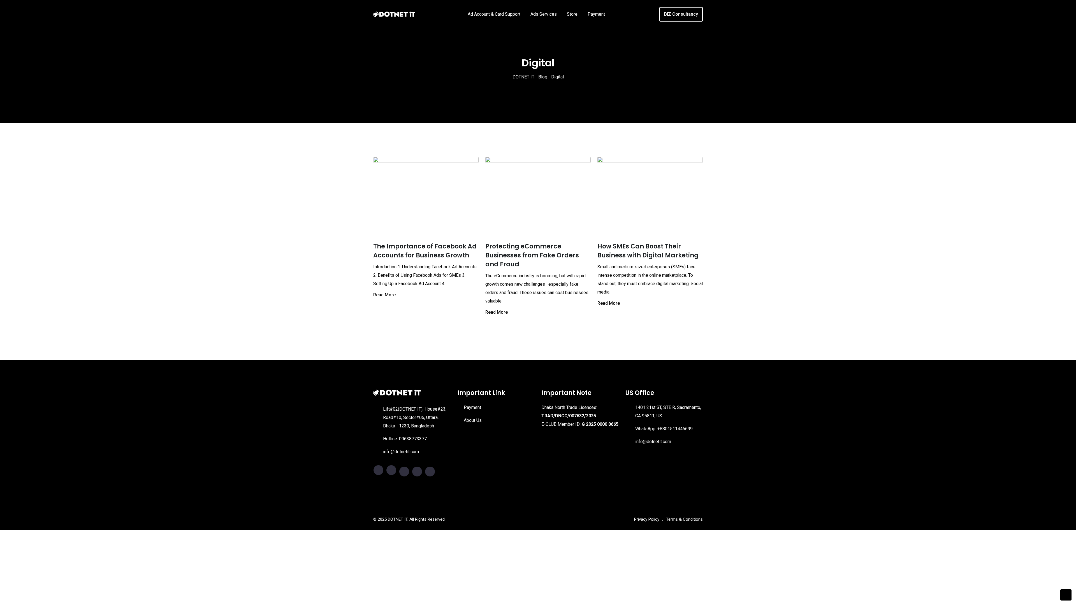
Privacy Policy (646, 519)
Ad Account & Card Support (494, 14)
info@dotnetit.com (401, 451)
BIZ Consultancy (681, 14)
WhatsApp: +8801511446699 (664, 428)
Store (572, 14)
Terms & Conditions (684, 519)
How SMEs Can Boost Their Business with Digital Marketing (648, 251)
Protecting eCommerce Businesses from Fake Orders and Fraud (532, 255)
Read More (384, 294)
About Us (473, 420)
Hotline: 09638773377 (405, 438)
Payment (596, 14)
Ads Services (543, 14)
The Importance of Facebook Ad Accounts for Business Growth (425, 251)
